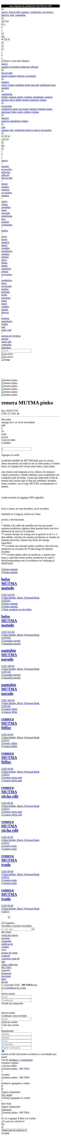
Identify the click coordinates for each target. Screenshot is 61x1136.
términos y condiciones (21, 1060)
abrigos (5, 100)
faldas (19, 100)
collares (27, 112)
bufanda (41, 109)
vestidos (28, 97)
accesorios (15, 66)
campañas (6, 344)
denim (4, 76)
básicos (29, 130)
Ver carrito (6, 1095)
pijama (43, 100)
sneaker (5, 88)
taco (54, 85)
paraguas (5, 112)
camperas (34, 100)
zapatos (5, 66)
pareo (20, 112)
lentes (49, 109)
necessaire (24, 109)
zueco (4, 85)
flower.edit (6, 178)
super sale (6, 330)
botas (27, 85)
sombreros (6, 109)
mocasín (35, 85)
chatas (11, 85)
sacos (4, 236)
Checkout (6, 1109)
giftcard (34, 66)
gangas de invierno (11, 335)
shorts (20, 97)
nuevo (37, 130)
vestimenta (19, 130)
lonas (15, 109)
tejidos (4, 97)
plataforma (45, 85)
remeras (21, 76)
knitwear (25, 66)
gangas (4, 338)
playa (12, 100)
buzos (4, 239)
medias (33, 109)
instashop (6, 347)
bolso (14, 112)
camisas (48, 97)
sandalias (19, 85)
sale (12, 130)
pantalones (38, 97)
